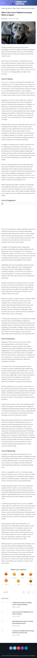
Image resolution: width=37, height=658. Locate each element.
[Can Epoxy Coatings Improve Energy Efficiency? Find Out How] (6, 633)
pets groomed (5, 238)
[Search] (34, 3)
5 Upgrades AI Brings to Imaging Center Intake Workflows (21, 603)
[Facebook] (24, 592)
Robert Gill (4, 18)
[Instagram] (22, 648)
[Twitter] (28, 592)
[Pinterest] (33, 592)
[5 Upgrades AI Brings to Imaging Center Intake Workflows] (6, 604)
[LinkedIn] (26, 648)
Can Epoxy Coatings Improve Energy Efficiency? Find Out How (23, 632)
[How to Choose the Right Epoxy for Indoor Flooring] (6, 614)
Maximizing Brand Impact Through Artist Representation (22, 622)
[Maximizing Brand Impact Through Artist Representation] (6, 623)
